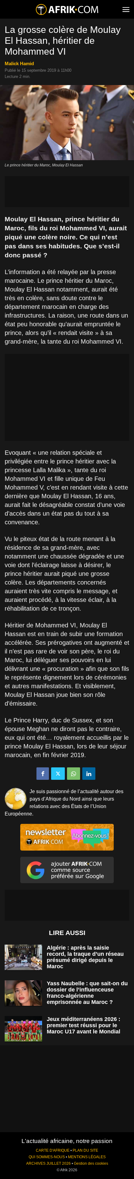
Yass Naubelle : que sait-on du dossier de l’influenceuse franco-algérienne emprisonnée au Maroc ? (87, 992)
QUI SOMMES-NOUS (47, 1157)
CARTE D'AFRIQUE (52, 1150)
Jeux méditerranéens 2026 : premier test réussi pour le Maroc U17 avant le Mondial (83, 1025)
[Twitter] (58, 773)
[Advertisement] (67, 191)
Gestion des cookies (91, 1163)
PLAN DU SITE (85, 1150)
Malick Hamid (19, 63)
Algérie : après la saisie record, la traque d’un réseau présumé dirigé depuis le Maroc (85, 957)
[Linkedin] (88, 773)
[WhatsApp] (73, 773)
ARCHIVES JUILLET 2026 (48, 1163)
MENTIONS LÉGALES (87, 1157)
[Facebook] (42, 773)
